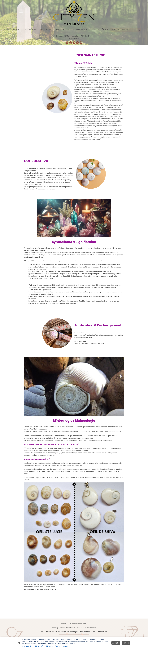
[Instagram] (70, 42)
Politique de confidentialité (32, 646)
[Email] (81, 42)
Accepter (115, 643)
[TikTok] (74, 42)
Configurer (67, 646)
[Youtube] (77, 42)
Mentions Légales (53, 646)
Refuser (126, 643)
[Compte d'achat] (144, 29)
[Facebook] (67, 42)
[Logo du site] (74, 13)
